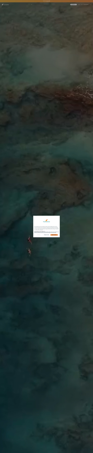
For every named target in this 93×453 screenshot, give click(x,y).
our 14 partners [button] (42, 226)
